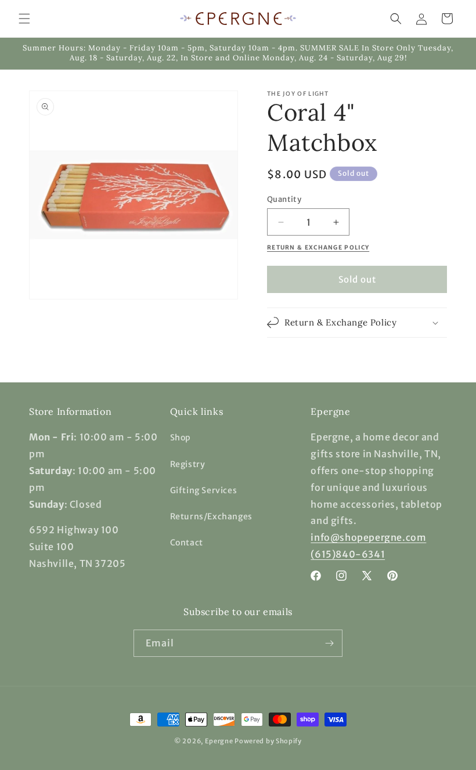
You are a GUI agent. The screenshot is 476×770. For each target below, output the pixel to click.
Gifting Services (203, 490)
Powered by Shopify (268, 741)
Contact (186, 542)
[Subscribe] (329, 643)
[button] (24, 18)
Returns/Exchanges (211, 516)
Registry (187, 464)
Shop (180, 437)
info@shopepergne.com (368, 537)
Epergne (219, 741)
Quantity (284, 199)
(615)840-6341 (348, 554)
